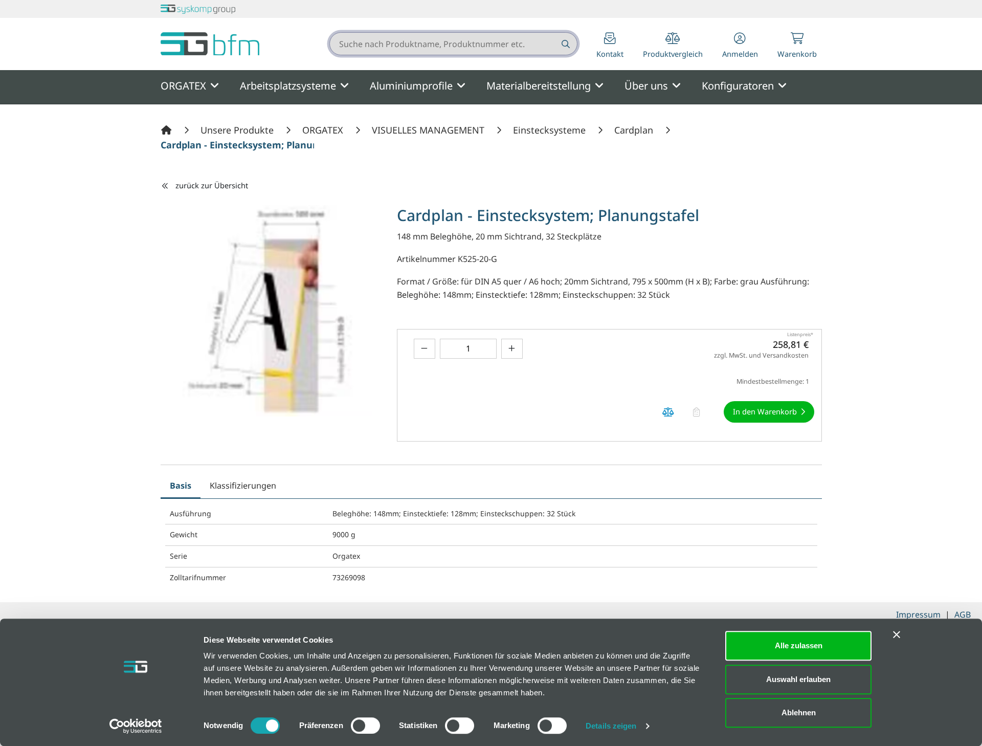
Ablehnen (799, 712)
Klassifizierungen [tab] (243, 485)
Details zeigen (611, 725)
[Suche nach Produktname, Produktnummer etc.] (565, 44)
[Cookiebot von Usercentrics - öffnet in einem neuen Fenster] (136, 726)
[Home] (168, 130)
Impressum (918, 614)
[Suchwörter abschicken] (565, 44)
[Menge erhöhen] (512, 349)
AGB (962, 614)
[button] (740, 46)
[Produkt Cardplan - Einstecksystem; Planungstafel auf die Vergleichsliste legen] (668, 412)
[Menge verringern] (424, 349)
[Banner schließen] (896, 634)
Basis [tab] (180, 485)
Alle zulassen (798, 645)
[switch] (365, 725)
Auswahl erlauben (798, 679)
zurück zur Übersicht (211, 185)
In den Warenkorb (765, 411)
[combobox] (453, 43)
